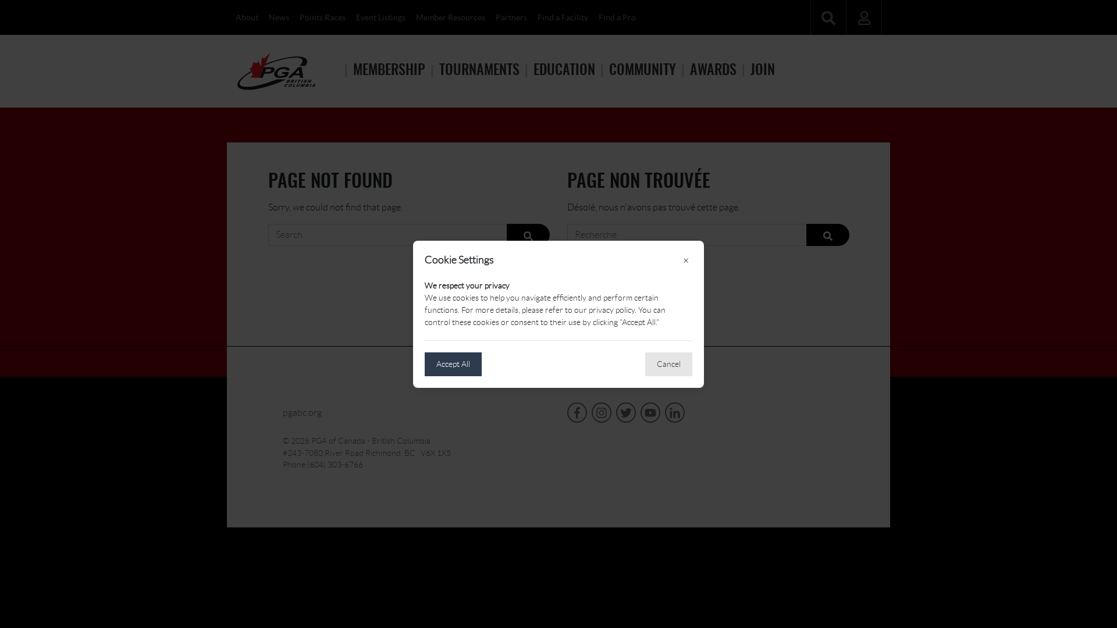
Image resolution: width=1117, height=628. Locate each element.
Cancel (669, 364)
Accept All (453, 364)
